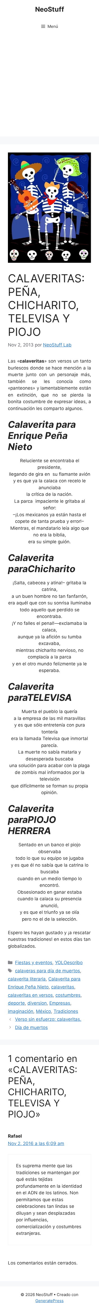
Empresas (59, 1003)
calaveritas (62, 987)
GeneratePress (49, 1300)
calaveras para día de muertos (47, 970)
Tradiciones (66, 1011)
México (43, 1011)
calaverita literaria (27, 979)
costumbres (68, 995)
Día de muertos (31, 1027)
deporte (16, 1003)
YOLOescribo (69, 962)
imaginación (20, 1011)
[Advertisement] (49, 86)
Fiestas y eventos (33, 962)
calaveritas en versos (30, 995)
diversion (37, 1003)
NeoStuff (49, 9)
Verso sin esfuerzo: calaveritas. (48, 1019)
